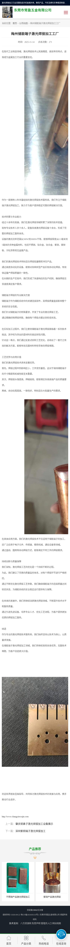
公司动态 (23, 23)
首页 (15, 23)
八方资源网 (25, 923)
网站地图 (56, 923)
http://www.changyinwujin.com (15, 816)
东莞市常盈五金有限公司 (50, 915)
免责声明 (36, 923)
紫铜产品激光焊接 (18, 897)
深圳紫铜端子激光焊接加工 (30, 831)
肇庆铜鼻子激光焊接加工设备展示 (34, 824)
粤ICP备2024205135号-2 (30, 915)
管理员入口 (46, 923)
